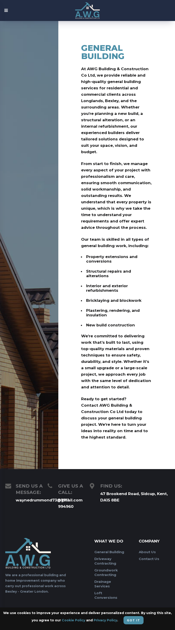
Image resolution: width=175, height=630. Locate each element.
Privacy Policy (105, 620)
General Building (109, 552)
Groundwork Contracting (106, 572)
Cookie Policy (73, 620)
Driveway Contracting (105, 561)
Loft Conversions (105, 595)
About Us (147, 552)
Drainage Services (102, 583)
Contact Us (149, 559)
